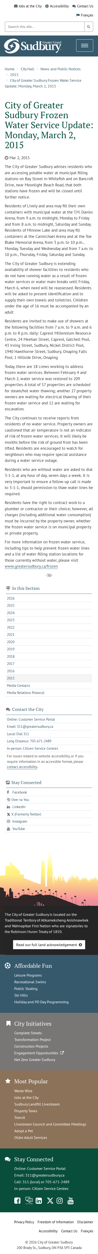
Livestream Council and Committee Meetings (50, 1124)
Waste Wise (23, 1090)
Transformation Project (32, 1039)
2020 (11, 642)
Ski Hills (21, 995)
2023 (11, 620)
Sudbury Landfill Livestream (37, 1104)
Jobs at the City (30, 6)
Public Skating (26, 988)
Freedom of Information (56, 1222)
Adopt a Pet (23, 1130)
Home (10, 68)
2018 (11, 656)
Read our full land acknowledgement (46, 944)
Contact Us (85, 6)
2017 (11, 663)
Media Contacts (18, 685)
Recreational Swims (30, 981)
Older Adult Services (30, 1137)
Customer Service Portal (46, 1168)
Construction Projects (31, 1046)
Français (87, 15)
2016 (11, 671)
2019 (11, 649)
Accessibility (59, 6)
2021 (11, 634)
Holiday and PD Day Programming (41, 1001)
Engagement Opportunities (37, 1052)
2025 (11, 605)
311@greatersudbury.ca (44, 1175)
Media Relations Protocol (25, 692)
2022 (11, 627)
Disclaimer (85, 1222)
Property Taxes (25, 1110)
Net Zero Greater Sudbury (34, 1059)
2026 (11, 598)
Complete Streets (28, 1032)
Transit (19, 1117)
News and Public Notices (60, 68)
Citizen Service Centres (50, 1188)
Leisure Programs (28, 975)
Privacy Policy (24, 1222)
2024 (11, 613)
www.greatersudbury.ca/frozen (31, 566)
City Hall (27, 68)
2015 (14, 74)
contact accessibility (22, 767)
